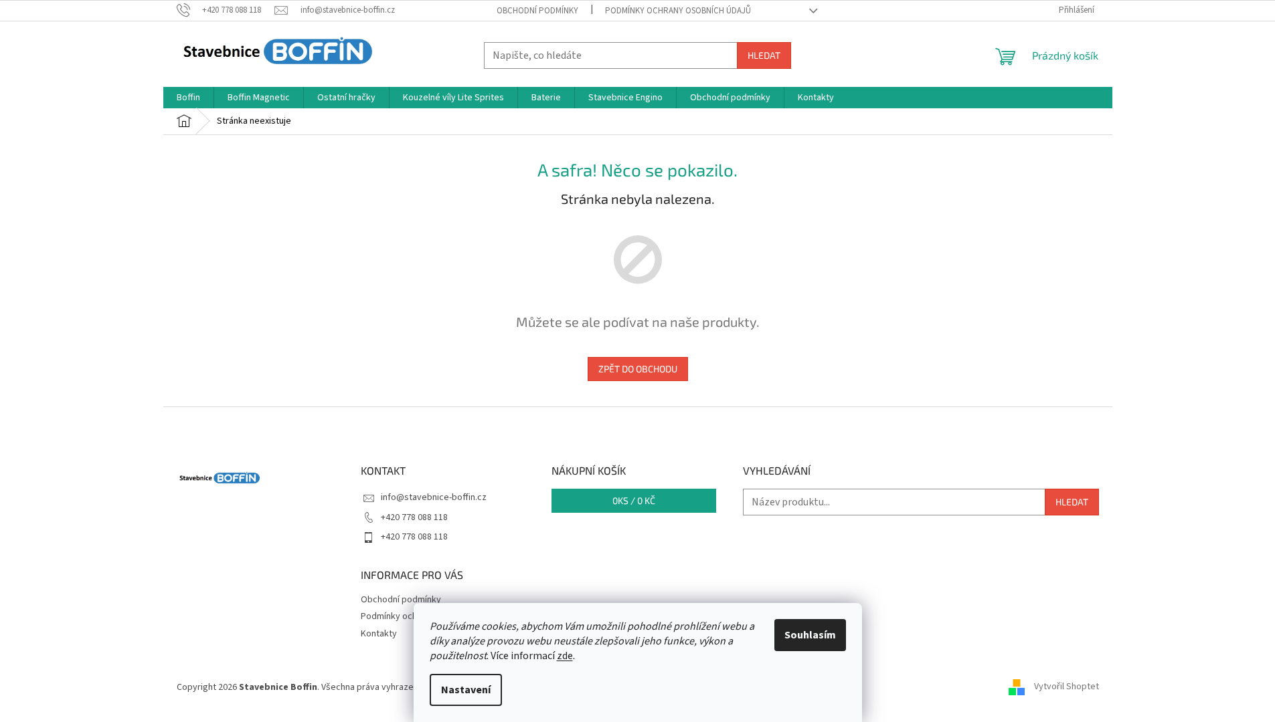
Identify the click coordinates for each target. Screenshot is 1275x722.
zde (565, 655)
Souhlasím (810, 635)
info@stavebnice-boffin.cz (434, 497)
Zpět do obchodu (637, 368)
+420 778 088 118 (414, 517)
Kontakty (379, 633)
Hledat (764, 55)
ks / (633, 500)
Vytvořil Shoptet (1066, 687)
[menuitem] (188, 97)
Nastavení (466, 690)
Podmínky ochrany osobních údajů (678, 11)
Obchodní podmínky (537, 11)
